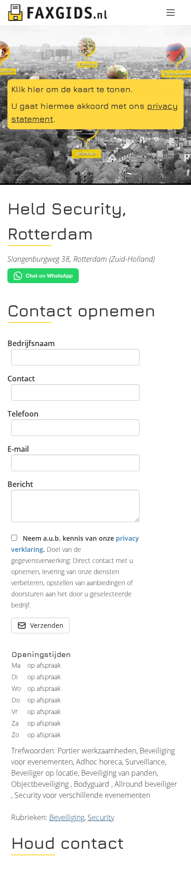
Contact (21, 378)
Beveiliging (66, 817)
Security (101, 817)
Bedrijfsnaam (31, 343)
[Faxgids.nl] (57, 12)
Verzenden (47, 625)
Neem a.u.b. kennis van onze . (75, 571)
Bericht (20, 484)
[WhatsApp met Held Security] (95, 276)
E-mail (18, 449)
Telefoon (22, 414)
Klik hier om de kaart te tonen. (72, 89)
